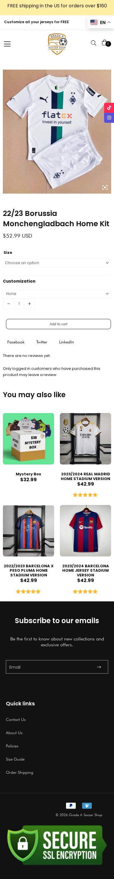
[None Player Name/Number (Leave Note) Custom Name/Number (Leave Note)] (57, 293)
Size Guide (15, 759)
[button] (16, 342)
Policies (12, 746)
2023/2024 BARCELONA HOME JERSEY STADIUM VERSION (85, 570)
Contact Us (16, 719)
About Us (14, 732)
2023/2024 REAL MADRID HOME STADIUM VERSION (85, 476)
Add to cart (58, 324)
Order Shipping (19, 772)
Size (8, 252)
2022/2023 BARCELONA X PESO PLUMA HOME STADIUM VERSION (28, 570)
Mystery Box (28, 474)
